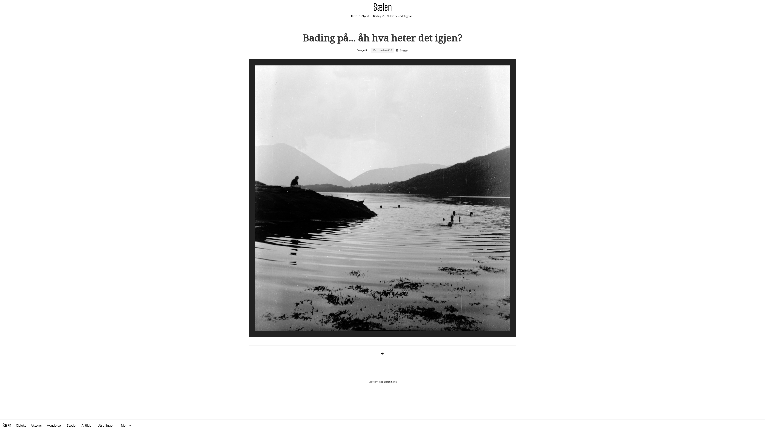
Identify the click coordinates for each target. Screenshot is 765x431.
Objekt (21, 425)
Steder (72, 425)
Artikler (87, 425)
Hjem (354, 16)
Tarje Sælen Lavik (387, 381)
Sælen (6, 425)
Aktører (36, 425)
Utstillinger (105, 425)
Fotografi (362, 50)
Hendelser (54, 425)
